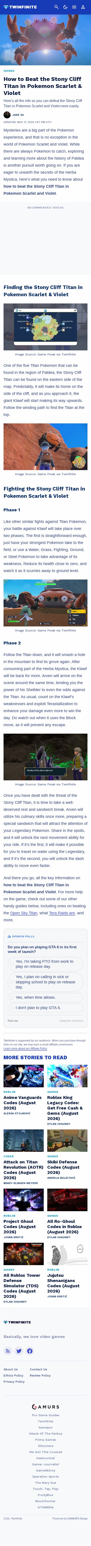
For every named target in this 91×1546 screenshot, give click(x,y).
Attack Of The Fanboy (45, 1433)
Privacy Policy (14, 1381)
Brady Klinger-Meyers (21, 1183)
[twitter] (18, 1350)
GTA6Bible (45, 1507)
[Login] (83, 7)
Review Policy (40, 1375)
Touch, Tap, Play (45, 1489)
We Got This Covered (45, 1452)
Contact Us (38, 1369)
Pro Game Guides (45, 1415)
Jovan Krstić (13, 1237)
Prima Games (45, 1439)
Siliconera (45, 1446)
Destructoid (45, 1458)
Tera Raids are (62, 913)
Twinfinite (45, 1421)
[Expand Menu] (74, 7)
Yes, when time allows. (36, 997)
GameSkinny (45, 1470)
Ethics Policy (13, 1375)
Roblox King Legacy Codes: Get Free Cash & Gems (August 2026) (65, 1108)
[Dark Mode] (65, 7)
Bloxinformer (45, 1501)
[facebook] (29, 1350)
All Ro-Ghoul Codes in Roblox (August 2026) (64, 1226)
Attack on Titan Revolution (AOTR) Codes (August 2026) (24, 1169)
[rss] (8, 1350)
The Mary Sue (45, 1482)
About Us (11, 1369)
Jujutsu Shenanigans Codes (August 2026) (63, 1283)
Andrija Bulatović (61, 1177)
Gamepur (45, 1427)
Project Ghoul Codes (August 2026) (20, 1226)
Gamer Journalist (45, 1464)
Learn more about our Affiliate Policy (25, 1048)
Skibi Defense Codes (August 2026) (63, 1167)
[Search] (56, 7)
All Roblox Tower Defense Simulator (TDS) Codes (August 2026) (22, 1286)
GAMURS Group (77, 1518)
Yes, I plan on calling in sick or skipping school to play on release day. (45, 982)
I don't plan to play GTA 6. (38, 1008)
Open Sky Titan (23, 913)
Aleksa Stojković (17, 1113)
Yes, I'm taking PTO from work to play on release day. (44, 964)
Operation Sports (45, 1476)
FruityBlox (45, 1495)
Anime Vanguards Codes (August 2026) (23, 1103)
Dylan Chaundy (58, 1123)
